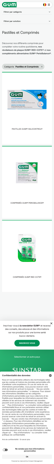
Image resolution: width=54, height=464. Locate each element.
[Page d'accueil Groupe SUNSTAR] (27, 370)
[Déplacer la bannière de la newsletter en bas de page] (51, 323)
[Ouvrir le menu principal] (49, 4)
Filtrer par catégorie (13, 12)
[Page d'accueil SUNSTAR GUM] (9, 4)
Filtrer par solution (12, 21)
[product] (27, 108)
